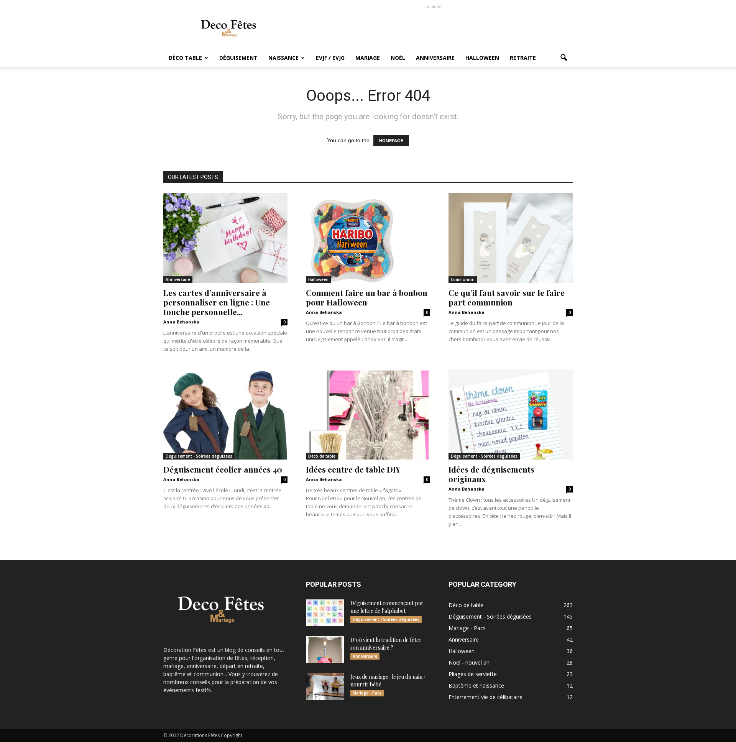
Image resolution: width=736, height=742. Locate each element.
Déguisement (238, 57)
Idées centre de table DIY (353, 469)
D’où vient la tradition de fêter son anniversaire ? (386, 643)
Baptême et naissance (476, 685)
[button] (563, 58)
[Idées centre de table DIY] (368, 414)
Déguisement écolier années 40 (222, 469)
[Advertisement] (433, 28)
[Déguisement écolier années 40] (225, 414)
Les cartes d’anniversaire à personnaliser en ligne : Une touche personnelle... (216, 302)
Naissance (283, 57)
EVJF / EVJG (330, 57)
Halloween (482, 57)
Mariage (367, 57)
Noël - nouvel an (469, 662)
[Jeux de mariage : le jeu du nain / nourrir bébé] (325, 686)
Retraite (523, 57)
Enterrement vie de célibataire (485, 697)
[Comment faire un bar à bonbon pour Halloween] (368, 238)
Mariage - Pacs (367, 693)
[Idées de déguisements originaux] (511, 414)
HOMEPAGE (391, 140)
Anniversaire (435, 57)
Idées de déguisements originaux (491, 474)
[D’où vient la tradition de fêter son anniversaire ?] (325, 649)
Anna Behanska (181, 322)
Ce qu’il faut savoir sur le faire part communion (507, 297)
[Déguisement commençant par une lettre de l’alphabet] (325, 612)
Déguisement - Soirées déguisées (199, 456)
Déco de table (321, 456)
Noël (398, 57)
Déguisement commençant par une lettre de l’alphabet (387, 606)
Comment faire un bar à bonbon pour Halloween (366, 297)
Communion (463, 279)
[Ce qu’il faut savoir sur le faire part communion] (511, 238)
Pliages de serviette (473, 674)
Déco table (185, 57)
